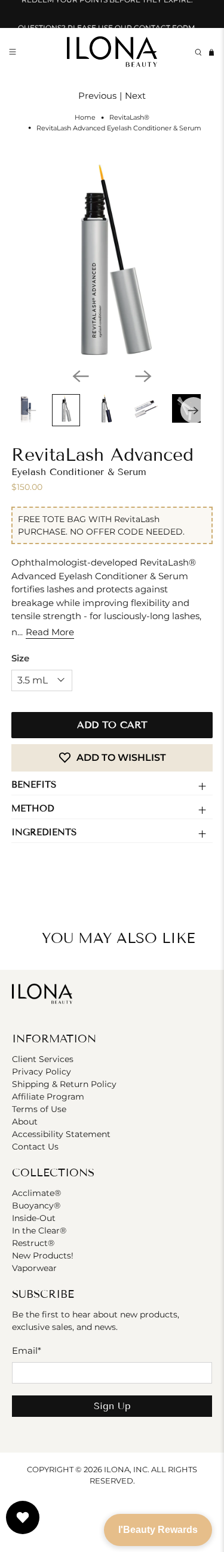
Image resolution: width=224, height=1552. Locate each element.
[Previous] (81, 376)
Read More (50, 632)
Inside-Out (34, 1218)
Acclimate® (36, 1193)
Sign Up (112, 1406)
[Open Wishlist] (22, 1517)
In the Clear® (39, 1230)
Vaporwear (34, 1268)
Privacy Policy (41, 1071)
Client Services (42, 1059)
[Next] (143, 376)
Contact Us (35, 1146)
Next (135, 95)
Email (26, 1350)
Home (85, 117)
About (25, 1121)
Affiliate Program (48, 1096)
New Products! (42, 1255)
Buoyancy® (36, 1205)
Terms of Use (39, 1109)
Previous (97, 95)
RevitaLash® (129, 117)
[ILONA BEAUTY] (112, 52)
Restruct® (33, 1243)
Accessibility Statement (61, 1134)
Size (20, 658)
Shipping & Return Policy (64, 1084)
